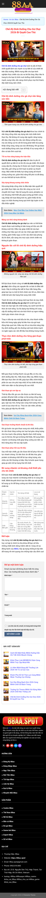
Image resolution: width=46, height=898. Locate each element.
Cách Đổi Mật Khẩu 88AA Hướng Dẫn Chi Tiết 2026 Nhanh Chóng (25, 654)
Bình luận (8, 575)
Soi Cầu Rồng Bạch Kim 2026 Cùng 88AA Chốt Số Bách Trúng (24, 683)
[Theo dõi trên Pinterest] (8, 746)
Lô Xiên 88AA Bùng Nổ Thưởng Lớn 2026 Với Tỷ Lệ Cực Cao (24, 669)
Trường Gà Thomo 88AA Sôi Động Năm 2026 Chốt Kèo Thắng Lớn (25, 691)
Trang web (8, 615)
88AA (16, 549)
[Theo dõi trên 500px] (16, 746)
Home (5, 19)
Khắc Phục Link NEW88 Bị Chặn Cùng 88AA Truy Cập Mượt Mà (25, 661)
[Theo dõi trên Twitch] (20, 746)
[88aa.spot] (23, 4)
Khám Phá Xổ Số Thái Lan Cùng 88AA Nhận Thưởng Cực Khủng (25, 676)
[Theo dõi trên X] (4, 746)
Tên (6, 595)
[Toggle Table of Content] (22, 90)
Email (6, 605)
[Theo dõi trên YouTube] (12, 746)
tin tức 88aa (13, 19)
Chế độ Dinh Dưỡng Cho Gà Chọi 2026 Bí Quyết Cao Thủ (25, 698)
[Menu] (3, 4)
